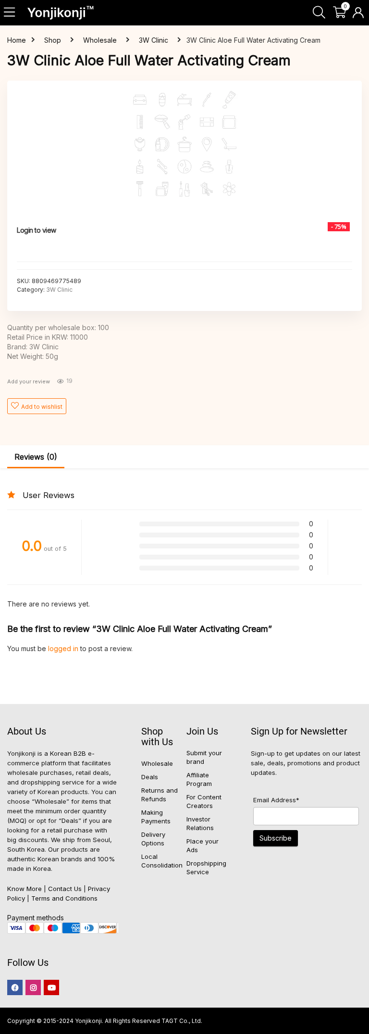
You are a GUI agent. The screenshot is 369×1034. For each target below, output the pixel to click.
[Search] (319, 12)
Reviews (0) (35, 457)
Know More (24, 888)
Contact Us (65, 888)
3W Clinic (153, 40)
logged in (64, 648)
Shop (52, 40)
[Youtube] (51, 987)
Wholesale (100, 40)
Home (16, 40)
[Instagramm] (33, 987)
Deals (149, 777)
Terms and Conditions (64, 898)
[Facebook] (15, 987)
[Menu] (10, 12)
